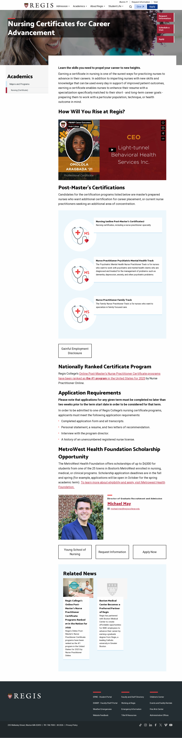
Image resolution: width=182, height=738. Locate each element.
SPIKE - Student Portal (102, 697)
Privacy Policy (72, 725)
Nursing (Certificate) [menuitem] (19, 90)
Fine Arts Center (156, 709)
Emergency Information (131, 709)
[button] (63, 6)
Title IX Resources (128, 715)
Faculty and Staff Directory (132, 697)
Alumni (122, 2)
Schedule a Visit (164, 29)
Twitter (160, 725)
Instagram (145, 725)
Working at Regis (128, 703)
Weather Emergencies (102, 709)
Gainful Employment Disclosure (74, 351)
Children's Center (157, 697)
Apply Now (150, 552)
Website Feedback (100, 715)
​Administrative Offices (159, 715)
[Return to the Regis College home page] (39, 5)
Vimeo (165, 725)
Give (139, 6)
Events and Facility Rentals (161, 703)
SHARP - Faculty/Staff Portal (105, 703)
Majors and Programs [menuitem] (19, 84)
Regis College (24, 696)
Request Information (141, 2)
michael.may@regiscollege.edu (125, 509)
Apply (152, 6)
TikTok (140, 725)
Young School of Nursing (75, 552)
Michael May (119, 503)
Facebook (155, 725)
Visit (156, 2)
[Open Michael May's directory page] (80, 517)
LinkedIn (150, 725)
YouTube (170, 725)
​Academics (20, 76)
